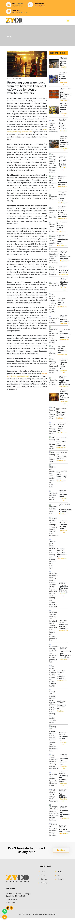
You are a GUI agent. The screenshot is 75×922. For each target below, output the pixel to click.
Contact (60, 879)
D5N (55, 914)
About (43, 875)
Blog (59, 875)
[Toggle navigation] (67, 20)
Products (44, 883)
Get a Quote (61, 850)
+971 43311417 (13, 902)
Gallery (60, 871)
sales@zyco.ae (17, 6)
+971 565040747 (39, 6)
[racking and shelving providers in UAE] (41, 374)
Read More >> (64, 68)
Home (43, 871)
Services (44, 879)
